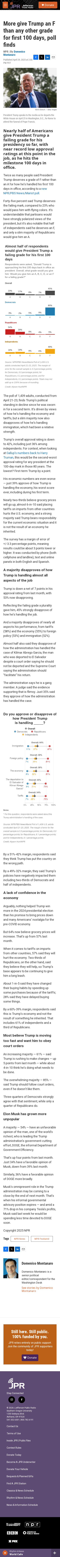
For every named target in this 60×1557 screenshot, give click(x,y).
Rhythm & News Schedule (20, 1498)
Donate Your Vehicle (17, 1469)
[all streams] (55, 1553)
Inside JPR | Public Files (19, 1440)
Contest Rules (14, 1448)
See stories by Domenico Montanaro (37, 1289)
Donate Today (14, 1455)
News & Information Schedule (22, 1505)
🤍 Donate (30, 1357)
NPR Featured (41, 1239)
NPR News (19, 1239)
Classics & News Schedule (20, 1490)
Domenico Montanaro (14, 53)
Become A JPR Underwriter (21, 1462)
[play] (5, 1553)
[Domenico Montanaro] (10, 1268)
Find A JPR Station (16, 1483)
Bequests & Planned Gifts (20, 1476)
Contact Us (12, 1426)
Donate (49, 4)
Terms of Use (14, 1433)
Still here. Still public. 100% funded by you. (30, 1334)
